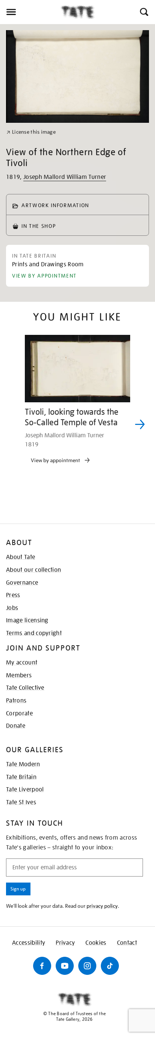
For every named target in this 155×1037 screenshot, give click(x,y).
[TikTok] (110, 966)
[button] (143, 12)
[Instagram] (87, 966)
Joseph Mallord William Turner (64, 177)
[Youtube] (65, 966)
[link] (31, 132)
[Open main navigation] (30, 12)
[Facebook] (42, 966)
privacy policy (102, 906)
